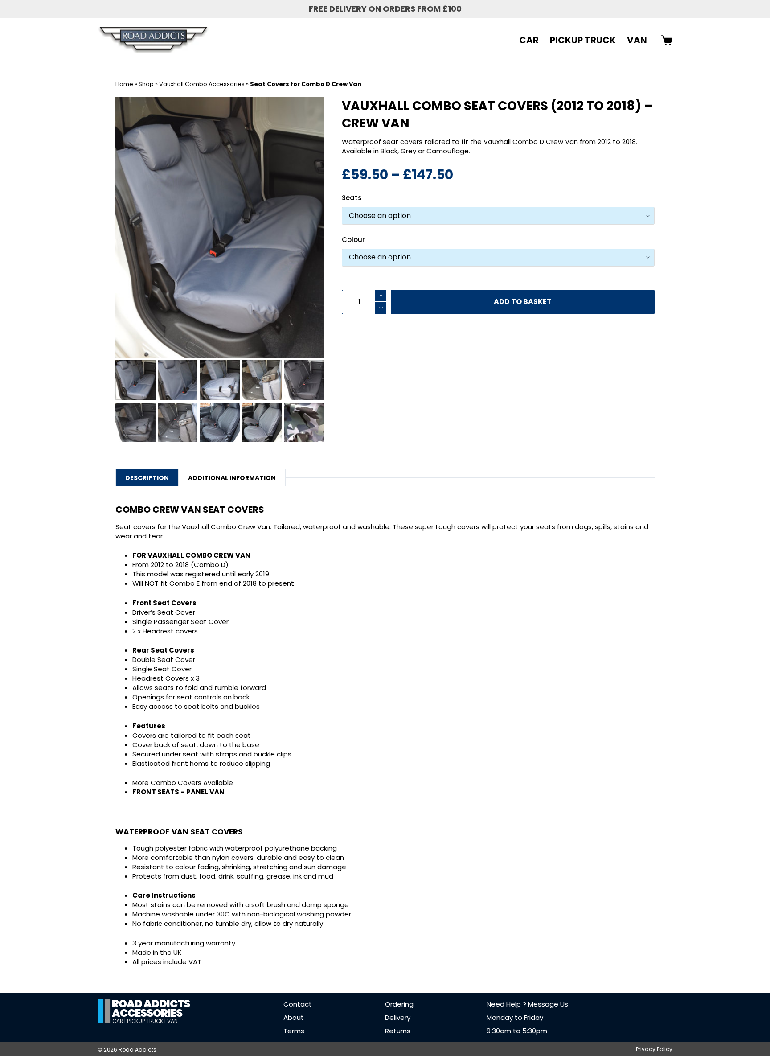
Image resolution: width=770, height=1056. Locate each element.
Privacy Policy (654, 1049)
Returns (397, 1030)
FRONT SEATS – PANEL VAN (178, 792)
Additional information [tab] (232, 477)
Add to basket (523, 301)
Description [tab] (147, 477)
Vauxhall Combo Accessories (202, 84)
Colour (353, 239)
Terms (293, 1030)
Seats (352, 197)
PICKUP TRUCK (583, 40)
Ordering (399, 1004)
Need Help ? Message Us (527, 1004)
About (293, 1017)
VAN (637, 40)
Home (124, 84)
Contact (297, 1004)
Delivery (397, 1017)
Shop (146, 84)
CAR (529, 40)
